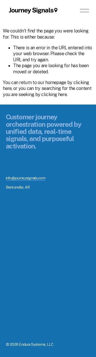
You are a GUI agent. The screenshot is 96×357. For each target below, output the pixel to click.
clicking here (54, 94)
